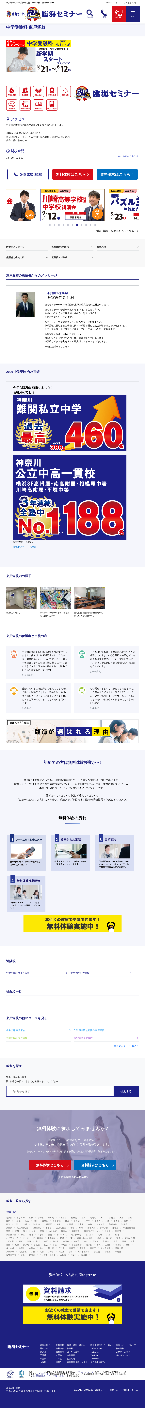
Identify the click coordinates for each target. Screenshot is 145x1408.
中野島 (66, 1241)
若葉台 (74, 1255)
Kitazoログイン (113, 3)
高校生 (59, 1362)
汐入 (34, 1231)
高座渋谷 (37, 1228)
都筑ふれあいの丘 (85, 1238)
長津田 (56, 1241)
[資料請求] (72, 1294)
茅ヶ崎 (26, 1238)
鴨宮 (8, 1224)
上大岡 (77, 1221)
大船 (130, 1218)
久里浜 (9, 1228)
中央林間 (52, 1238)
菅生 (23, 1235)
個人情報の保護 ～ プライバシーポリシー (50, 1376)
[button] (50, 225)
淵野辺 (119, 1245)
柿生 (36, 1221)
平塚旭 (64, 1245)
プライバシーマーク (85, 1372)
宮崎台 (83, 1248)
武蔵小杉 (119, 1248)
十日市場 (10, 1241)
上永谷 (98, 1221)
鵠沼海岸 (113, 1224)
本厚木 (22, 1248)
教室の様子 (102, 247)
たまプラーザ (12, 1238)
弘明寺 (124, 1224)
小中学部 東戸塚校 (15, 1030)
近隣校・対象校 (59, 257)
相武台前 (90, 1235)
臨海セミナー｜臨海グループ (109, 1390)
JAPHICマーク (42, 1374)
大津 (122, 1218)
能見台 (106, 1241)
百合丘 (108, 1252)
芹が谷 (41, 1235)
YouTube (94, 1355)
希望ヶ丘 (101, 1224)
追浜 (27, 1221)
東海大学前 (130, 1238)
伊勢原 (41, 1218)
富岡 (29, 1241)
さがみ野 (104, 1228)
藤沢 (99, 1245)
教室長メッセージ (15, 247)
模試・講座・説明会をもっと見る (115, 231)
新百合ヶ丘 (11, 1235)
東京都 (43, 1352)
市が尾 (51, 1218)
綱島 (99, 1238)
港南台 (49, 1228)
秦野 (8, 1245)
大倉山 (112, 1218)
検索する (126, 1091)
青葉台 (9, 1218)
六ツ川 (51, 1252)
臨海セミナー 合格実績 (24, 547)
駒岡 (81, 1228)
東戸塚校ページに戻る (125, 1046)
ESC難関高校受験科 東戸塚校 (89, 1030)
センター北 (62, 1235)
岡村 (8, 1221)
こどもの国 (61, 1228)
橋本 (133, 1241)
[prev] (10, 208)
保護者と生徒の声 (15, 257)
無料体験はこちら (71, 174)
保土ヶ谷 (10, 1248)
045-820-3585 (31, 174)
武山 (108, 1235)
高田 (100, 1235)
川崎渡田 (48, 1224)
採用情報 (120, 1348)
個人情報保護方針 (98, 1362)
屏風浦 (37, 1245)
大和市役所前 (84, 1252)
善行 (50, 1235)
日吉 (46, 1245)
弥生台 (97, 1252)
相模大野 (92, 1228)
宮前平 (93, 1248)
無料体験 (60, 1348)
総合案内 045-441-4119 (74, 1177)
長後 (62, 1238)
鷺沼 (8, 1231)
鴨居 (126, 1221)
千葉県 (43, 1355)
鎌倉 (67, 1221)
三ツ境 (62, 1248)
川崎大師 (36, 1224)
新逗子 (108, 1231)
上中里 (87, 1221)
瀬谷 (31, 1235)
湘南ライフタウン (92, 1231)
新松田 (118, 1231)
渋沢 (42, 1231)
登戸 (124, 1241)
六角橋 (63, 1255)
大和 (71, 1252)
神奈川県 (44, 1348)
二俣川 (108, 1245)
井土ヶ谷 (63, 1218)
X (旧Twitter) (96, 1348)
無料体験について (61, 247)
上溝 (107, 1221)
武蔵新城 (10, 1252)
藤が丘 (89, 1245)
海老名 (93, 1218)
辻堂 (71, 1238)
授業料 (70, 1348)
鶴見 (118, 1238)
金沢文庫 (57, 1221)
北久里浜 (69, 1224)
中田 (46, 1241)
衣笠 (90, 1224)
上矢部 (117, 1221)
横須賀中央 (11, 1255)
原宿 (17, 1245)
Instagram (95, 1352)
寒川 (25, 1231)
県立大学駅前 (23, 1228)
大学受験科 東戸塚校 (16, 1038)
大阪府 (43, 1362)
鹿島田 (45, 1221)
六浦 (42, 1252)
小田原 (18, 1221)
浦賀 (84, 1218)
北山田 (81, 1224)
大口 (103, 1218)
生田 (31, 1218)
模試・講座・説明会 (76, 1345)
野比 (116, 1241)
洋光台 (118, 1252)
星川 (128, 1245)
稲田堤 (74, 1218)
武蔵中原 (23, 1252)
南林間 (72, 1248)
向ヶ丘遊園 (106, 1248)
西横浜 (96, 1241)
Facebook (94, 1359)
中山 (86, 1241)
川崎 (25, 1224)
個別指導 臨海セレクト (77, 1362)
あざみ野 (21, 1218)
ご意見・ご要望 (123, 1352)
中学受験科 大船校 (80, 973)
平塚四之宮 (77, 1245)
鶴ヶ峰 (109, 1238)
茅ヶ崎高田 (38, 1238)
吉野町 (32, 1255)
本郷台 (32, 1248)
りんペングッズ (123, 1355)
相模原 (115, 1228)
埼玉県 (43, 1359)
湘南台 (64, 1231)
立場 (117, 1235)
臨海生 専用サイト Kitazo (101, 1345)
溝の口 (51, 1248)
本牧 (42, 1248)
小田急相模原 (129, 1228)
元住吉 (62, 1252)
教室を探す (45, 1345)
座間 (17, 1231)
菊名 (59, 1224)
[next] (135, 208)
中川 (38, 1241)
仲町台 (77, 1241)
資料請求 (60, 1352)
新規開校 (60, 1345)
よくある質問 (130, 3)
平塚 (55, 1245)
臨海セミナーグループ (126, 1345)
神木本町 (53, 1231)
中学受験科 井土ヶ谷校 (17, 973)
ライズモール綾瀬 (48, 1255)
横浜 (23, 1255)
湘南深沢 (76, 1231)
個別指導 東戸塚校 (83, 1038)
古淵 (73, 1228)
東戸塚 (26, 1245)
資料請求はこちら (115, 174)
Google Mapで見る (126, 156)
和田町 (84, 1255)
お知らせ (71, 1359)
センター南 (76, 1235)
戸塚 (21, 1241)
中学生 (59, 1359)
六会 (33, 1252)
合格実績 (71, 1355)
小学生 (59, 1355)
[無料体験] (72, 1315)
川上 (17, 1224)
